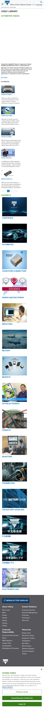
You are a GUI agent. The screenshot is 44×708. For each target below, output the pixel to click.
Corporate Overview (28, 610)
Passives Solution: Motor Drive (10, 137)
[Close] (41, 669)
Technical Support (28, 651)
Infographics (26, 641)
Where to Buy (15, 4)
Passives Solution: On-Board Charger (12, 94)
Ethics (4, 638)
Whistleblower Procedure (10, 648)
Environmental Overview (10, 635)
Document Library (28, 635)
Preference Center (22, 692)
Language (38, 5)
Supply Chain (6, 643)
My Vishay (25, 643)
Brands (4, 620)
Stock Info (25, 620)
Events (4, 615)
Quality (4, 626)
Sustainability (6, 646)
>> (16, 191)
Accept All (22, 704)
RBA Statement (7, 640)
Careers (4, 623)
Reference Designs (28, 648)
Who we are (6, 610)
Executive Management (29, 612)
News (4, 612)
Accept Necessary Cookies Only (22, 698)
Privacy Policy (7, 688)
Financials (25, 615)
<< (3, 191)
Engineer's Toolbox (28, 638)
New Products (26, 646)
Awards (4, 618)
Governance (26, 618)
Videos (24, 654)
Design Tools (26, 633)
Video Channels (5, 7)
